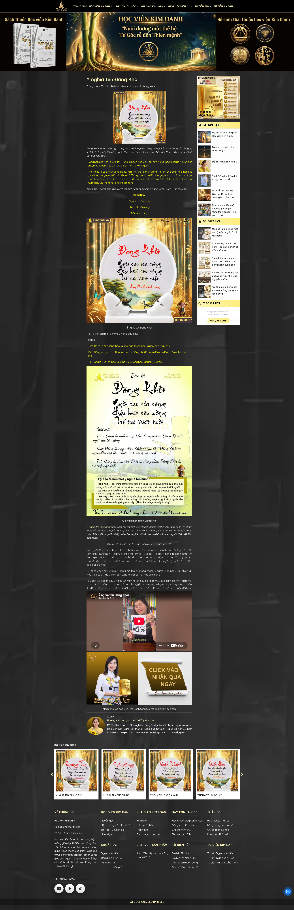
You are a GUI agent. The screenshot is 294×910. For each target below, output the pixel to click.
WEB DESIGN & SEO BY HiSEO (147, 901)
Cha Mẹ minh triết (182, 829)
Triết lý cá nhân (145, 825)
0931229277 (70, 878)
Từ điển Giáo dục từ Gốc (220, 857)
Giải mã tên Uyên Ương (185, 862)
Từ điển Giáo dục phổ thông (223, 862)
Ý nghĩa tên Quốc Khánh (164, 795)
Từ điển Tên (202, 6)
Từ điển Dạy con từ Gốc (220, 853)
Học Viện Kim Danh (100, 6)
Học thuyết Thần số (218, 820)
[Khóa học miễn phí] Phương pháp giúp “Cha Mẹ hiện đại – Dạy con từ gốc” (224, 210)
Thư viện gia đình (181, 834)
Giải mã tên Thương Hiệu (185, 867)
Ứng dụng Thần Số (111, 857)
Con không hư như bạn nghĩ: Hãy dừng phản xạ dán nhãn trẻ (225, 247)
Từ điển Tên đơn (181, 853)
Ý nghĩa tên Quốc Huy (209, 795)
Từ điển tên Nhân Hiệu (113, 86)
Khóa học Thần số (217, 834)
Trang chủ (80, 6)
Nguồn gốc (107, 820)
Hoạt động (107, 834)
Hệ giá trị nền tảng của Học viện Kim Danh (224, 134)
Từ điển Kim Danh (224, 6)
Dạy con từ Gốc (110, 853)
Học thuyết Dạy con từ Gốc (187, 820)
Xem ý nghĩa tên (218, 320)
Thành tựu (142, 829)
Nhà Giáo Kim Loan (151, 6)
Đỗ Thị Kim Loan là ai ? (224, 161)
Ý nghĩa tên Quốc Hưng (116, 795)
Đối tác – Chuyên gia (112, 829)
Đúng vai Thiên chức (183, 825)
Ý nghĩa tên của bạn (98, 526)
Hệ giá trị (141, 820)
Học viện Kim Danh (64, 820)
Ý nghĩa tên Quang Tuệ (69, 795)
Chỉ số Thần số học (218, 829)
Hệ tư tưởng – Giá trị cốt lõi (116, 825)
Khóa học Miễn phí (111, 867)
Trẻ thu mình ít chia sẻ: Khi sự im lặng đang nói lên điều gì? (225, 290)
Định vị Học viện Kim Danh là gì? (223, 149)
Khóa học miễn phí (179, 6)
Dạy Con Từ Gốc (126, 6)
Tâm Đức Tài (108, 862)
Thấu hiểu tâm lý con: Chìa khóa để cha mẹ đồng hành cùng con (224, 261)
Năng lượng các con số (220, 825)
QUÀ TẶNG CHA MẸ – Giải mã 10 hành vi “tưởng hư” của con (223, 194)
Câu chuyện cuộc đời (148, 834)
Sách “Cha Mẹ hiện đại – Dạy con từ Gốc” (224, 178)
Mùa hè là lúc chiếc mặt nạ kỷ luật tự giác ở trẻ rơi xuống (225, 232)
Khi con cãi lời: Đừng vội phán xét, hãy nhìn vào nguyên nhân (225, 276)
